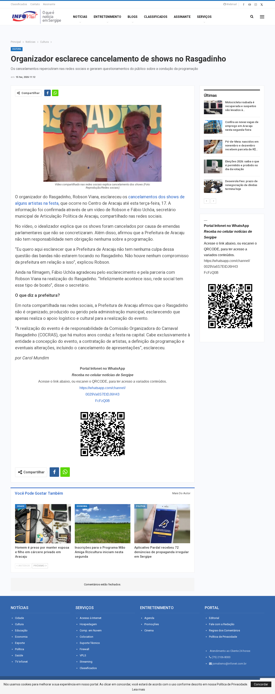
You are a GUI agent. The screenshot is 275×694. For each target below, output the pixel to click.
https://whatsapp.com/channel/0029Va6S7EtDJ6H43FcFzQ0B (102, 394)
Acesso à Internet (90, 618)
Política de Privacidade (223, 636)
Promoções (151, 624)
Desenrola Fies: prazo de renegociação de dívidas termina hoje (241, 185)
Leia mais (138, 689)
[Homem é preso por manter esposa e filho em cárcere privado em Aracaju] (43, 523)
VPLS (83, 655)
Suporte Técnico (90, 643)
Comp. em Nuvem (91, 630)
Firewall (84, 649)
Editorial (214, 618)
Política (140, 506)
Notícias (80, 16)
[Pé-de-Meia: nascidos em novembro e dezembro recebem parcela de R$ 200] (213, 147)
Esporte (20, 643)
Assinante (49, 4)
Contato (35, 4)
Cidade (20, 506)
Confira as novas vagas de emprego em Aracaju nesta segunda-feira (241, 125)
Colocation (86, 636)
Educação (21, 630)
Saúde (19, 655)
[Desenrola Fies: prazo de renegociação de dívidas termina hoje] (213, 186)
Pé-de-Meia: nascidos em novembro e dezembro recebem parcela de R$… (241, 145)
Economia (82, 506)
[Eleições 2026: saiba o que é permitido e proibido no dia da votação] (213, 166)
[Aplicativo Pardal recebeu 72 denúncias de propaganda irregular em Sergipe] (162, 523)
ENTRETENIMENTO (107, 16)
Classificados (19, 4)
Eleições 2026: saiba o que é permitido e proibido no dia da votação (242, 165)
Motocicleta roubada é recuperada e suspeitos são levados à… (240, 106)
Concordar (261, 684)
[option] (232, 147)
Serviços (204, 16)
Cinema (149, 630)
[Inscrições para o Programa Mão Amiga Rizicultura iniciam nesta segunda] (103, 523)
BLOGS (133, 16)
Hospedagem (88, 624)
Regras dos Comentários (224, 630)
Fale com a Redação (221, 624)
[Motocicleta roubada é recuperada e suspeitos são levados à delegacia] (213, 107)
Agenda (149, 618)
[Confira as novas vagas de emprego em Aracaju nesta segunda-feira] (213, 127)
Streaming (86, 661)
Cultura (16, 49)
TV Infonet (21, 661)
